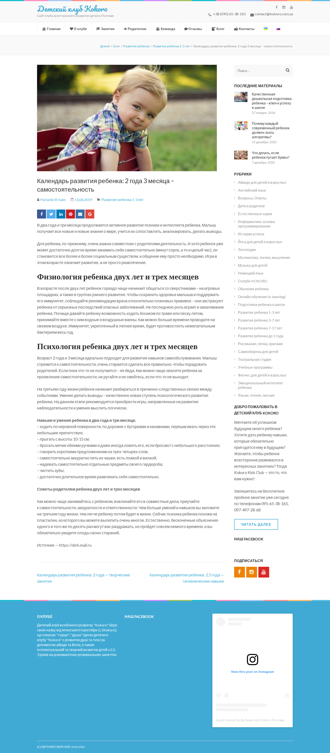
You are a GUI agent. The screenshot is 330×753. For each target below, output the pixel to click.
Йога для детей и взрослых (260, 242)
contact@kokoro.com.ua (274, 14)
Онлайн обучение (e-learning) (262, 296)
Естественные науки (255, 214)
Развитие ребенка (136, 46)
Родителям (137, 29)
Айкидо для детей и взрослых (262, 182)
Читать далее (256, 524)
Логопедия (247, 249)
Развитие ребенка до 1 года (260, 336)
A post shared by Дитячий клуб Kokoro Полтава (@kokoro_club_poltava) (268, 720)
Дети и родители (251, 206)
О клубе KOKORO (252, 281)
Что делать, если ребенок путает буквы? (270, 155)
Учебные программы (255, 367)
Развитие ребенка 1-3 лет (171, 46)
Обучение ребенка (253, 289)
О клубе (80, 29)
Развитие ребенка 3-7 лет (259, 320)
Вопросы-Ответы (252, 198)
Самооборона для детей (258, 351)
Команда (168, 29)
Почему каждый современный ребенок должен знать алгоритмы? (270, 130)
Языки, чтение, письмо (256, 395)
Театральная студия (254, 359)
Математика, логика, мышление (264, 257)
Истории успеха (251, 234)
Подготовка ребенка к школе (261, 304)
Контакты (247, 29)
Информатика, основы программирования (256, 223)
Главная (54, 29)
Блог (220, 29)
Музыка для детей (252, 265)
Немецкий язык (250, 273)
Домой (105, 46)
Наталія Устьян (53, 199)
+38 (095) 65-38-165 (229, 14)
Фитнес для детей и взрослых (262, 375)
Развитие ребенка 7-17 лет (260, 328)
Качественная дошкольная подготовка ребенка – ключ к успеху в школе (272, 101)
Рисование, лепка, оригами (260, 344)
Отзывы (195, 29)
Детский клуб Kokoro (72, 8)
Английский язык (252, 190)
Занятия (107, 29)
